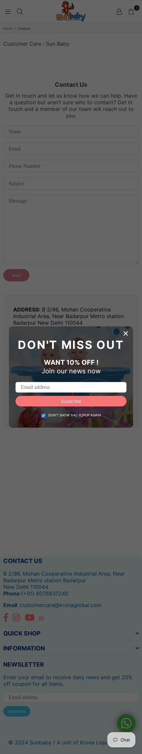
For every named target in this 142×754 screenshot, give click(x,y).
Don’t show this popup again (74, 415)
